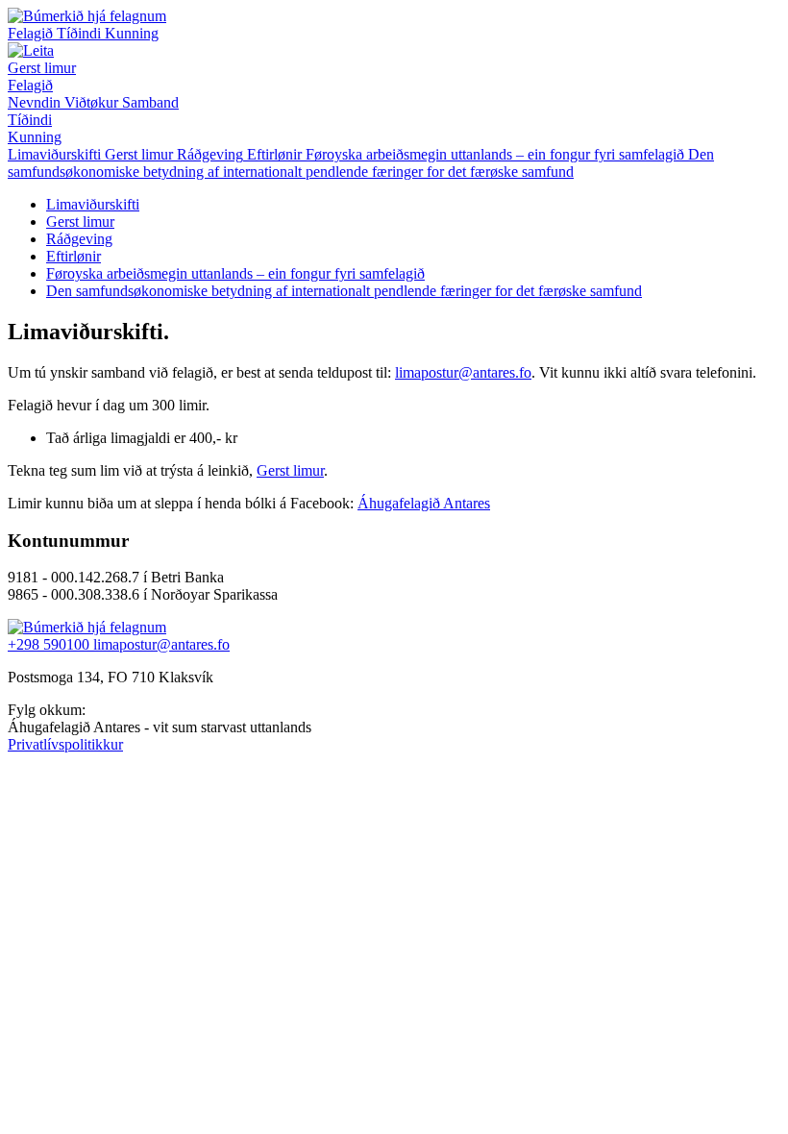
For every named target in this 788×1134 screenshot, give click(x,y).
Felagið (32, 33)
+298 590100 (50, 644)
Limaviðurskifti (92, 204)
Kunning (132, 33)
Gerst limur (42, 68)
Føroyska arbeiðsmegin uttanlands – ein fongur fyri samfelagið (235, 273)
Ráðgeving (79, 239)
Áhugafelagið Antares (423, 503)
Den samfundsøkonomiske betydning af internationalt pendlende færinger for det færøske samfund (344, 291)
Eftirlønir (73, 256)
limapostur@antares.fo (463, 372)
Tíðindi (81, 33)
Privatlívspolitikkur (65, 744)
